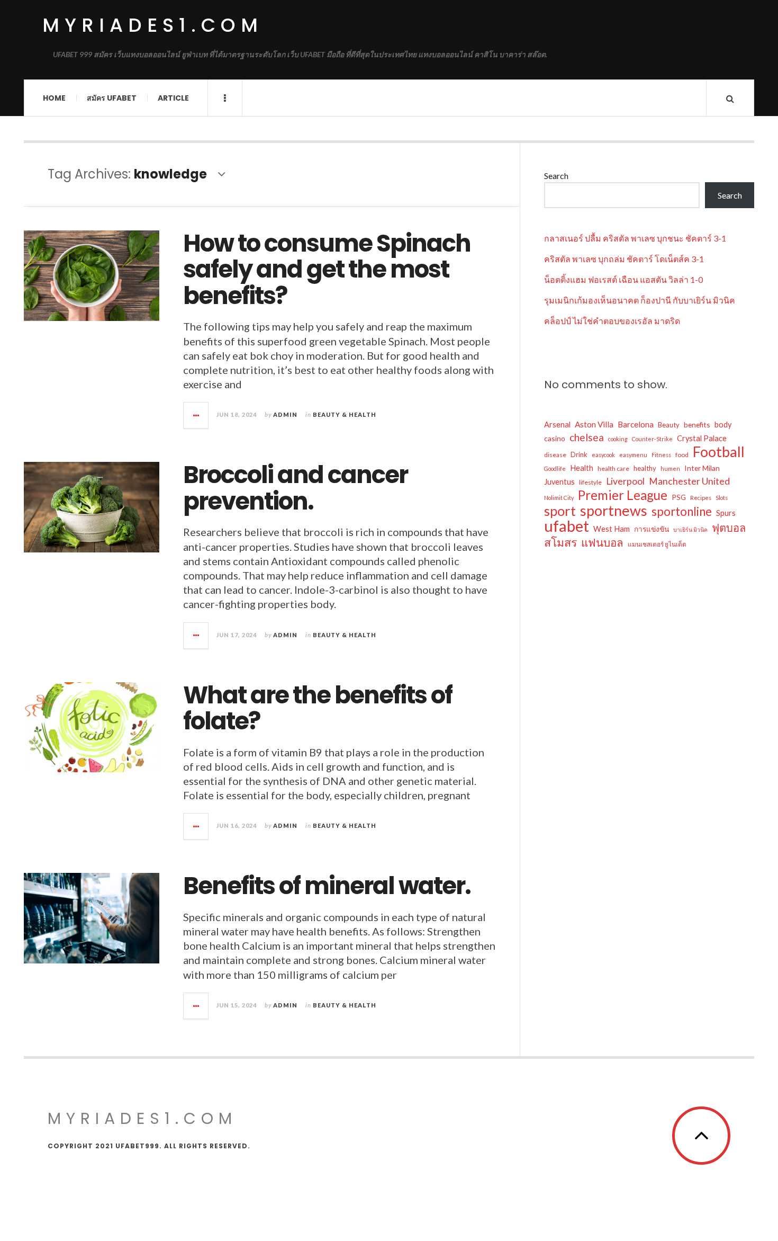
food (682, 455)
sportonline (682, 511)
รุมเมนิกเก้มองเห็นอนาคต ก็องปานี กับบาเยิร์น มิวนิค (639, 300)
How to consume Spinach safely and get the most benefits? (327, 270)
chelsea (586, 437)
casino (554, 438)
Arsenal (557, 424)
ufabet (566, 526)
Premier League (622, 495)
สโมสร (560, 542)
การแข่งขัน (651, 528)
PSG (679, 497)
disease (555, 455)
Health (581, 467)
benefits (697, 424)
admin (285, 414)
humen (670, 468)
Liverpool (625, 481)
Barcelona (636, 424)
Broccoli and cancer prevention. (295, 488)
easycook (603, 454)
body (722, 424)
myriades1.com (152, 25)
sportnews (613, 510)
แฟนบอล (602, 542)
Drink (579, 454)
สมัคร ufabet (112, 98)
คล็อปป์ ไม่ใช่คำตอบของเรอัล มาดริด (612, 321)
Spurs (726, 512)
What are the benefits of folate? (317, 708)
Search (556, 176)
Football (719, 451)
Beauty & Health (344, 414)
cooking (618, 438)
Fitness (661, 454)
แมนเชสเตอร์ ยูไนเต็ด (657, 544)
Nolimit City (559, 497)
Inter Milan (702, 467)
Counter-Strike (652, 438)
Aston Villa (594, 424)
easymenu (633, 454)
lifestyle (590, 482)
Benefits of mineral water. (327, 886)
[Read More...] (196, 415)
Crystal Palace (702, 438)
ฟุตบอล (729, 527)
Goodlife (555, 468)
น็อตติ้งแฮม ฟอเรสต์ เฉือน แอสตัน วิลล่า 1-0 (623, 279)
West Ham (611, 528)
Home (54, 98)
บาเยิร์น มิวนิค (690, 529)
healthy (645, 468)
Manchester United (689, 481)
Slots (722, 497)
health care (613, 468)
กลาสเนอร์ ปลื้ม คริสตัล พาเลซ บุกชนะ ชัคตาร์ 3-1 (635, 238)
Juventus (559, 481)
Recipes (700, 497)
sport (560, 510)
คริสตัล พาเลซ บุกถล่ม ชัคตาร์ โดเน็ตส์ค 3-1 (624, 259)
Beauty (669, 425)
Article (173, 98)
